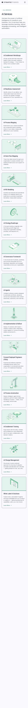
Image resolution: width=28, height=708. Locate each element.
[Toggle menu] (24, 2)
